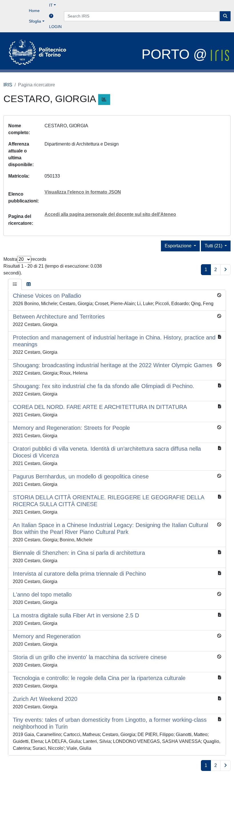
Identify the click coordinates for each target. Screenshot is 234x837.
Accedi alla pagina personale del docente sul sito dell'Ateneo (110, 214)
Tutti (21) (214, 245)
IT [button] (51, 5)
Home (34, 10)
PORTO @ (176, 54)
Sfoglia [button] (35, 21)
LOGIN (55, 26)
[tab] (15, 284)
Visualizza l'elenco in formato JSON (83, 192)
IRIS (7, 84)
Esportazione (179, 245)
